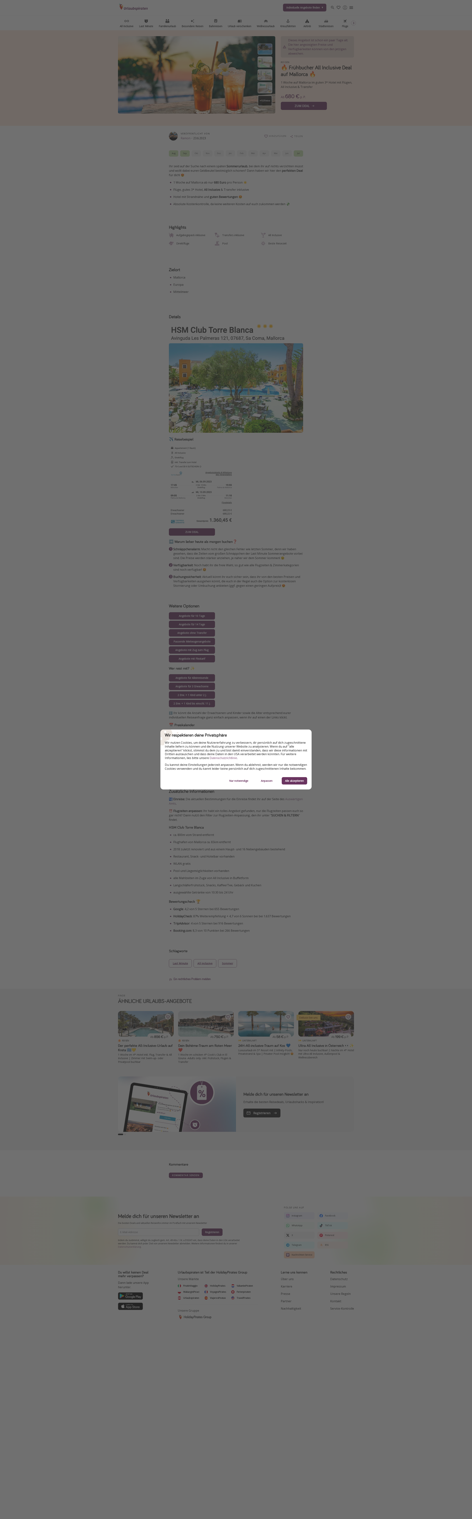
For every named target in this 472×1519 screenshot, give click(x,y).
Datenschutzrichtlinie (223, 758)
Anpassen (267, 780)
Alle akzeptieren (294, 780)
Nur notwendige (238, 780)
